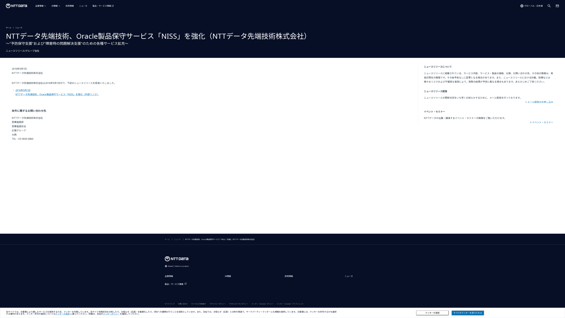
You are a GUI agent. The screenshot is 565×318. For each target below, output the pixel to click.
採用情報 (70, 5)
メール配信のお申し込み (540, 102)
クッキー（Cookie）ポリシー (262, 304)
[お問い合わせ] (557, 6)
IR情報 (54, 5)
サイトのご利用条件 (198, 304)
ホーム (8, 27)
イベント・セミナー (542, 122)
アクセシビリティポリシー (238, 304)
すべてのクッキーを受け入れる (467, 313)
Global (178, 266)
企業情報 (39, 5)
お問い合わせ (183, 304)
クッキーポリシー (111, 314)
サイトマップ (170, 304)
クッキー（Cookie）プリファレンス (290, 304)
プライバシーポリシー (217, 304)
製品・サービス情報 (102, 5)
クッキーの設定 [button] (62, 314)
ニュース (83, 5)
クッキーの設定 (432, 313)
